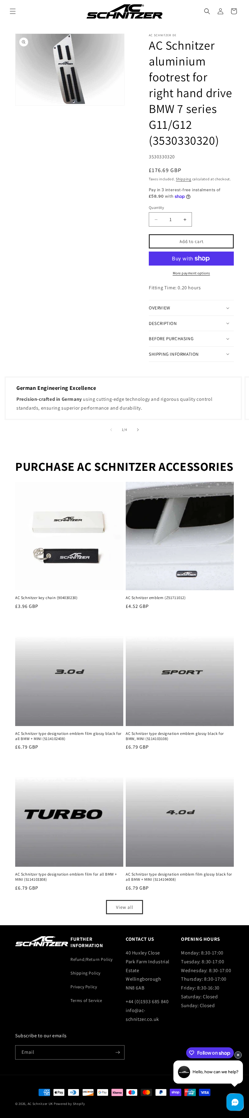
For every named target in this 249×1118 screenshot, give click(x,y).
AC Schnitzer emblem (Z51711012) (156, 597)
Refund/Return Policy (91, 959)
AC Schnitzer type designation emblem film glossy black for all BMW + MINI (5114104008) (179, 877)
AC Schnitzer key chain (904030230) (46, 597)
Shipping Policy (85, 973)
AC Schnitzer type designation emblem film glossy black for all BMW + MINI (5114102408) (68, 736)
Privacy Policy (83, 986)
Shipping (183, 179)
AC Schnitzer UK (40, 1104)
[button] (12, 11)
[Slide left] (111, 429)
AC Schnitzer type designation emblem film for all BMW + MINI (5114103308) (66, 877)
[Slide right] (138, 429)
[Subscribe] (117, 1052)
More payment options (191, 273)
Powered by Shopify (69, 1104)
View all (124, 907)
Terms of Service (86, 1000)
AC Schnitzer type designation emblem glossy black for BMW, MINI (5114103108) (175, 736)
